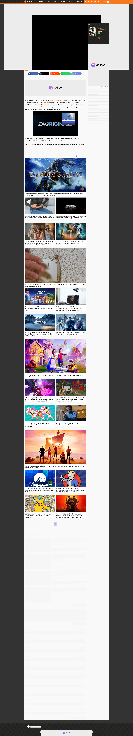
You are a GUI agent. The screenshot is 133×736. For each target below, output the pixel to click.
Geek (55, 1)
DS (105, 29)
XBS (91, 1)
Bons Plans (79, 1)
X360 (103, 29)
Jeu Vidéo (41, 1)
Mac (99, 31)
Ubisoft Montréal (101, 41)
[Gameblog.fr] (29, 1)
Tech (49, 1)
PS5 (88, 1)
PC (85, 1)
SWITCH (95, 1)
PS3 (100, 29)
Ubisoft (45, 102)
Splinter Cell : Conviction (101, 27)
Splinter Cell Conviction (57, 100)
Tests (70, 1)
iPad (101, 31)
